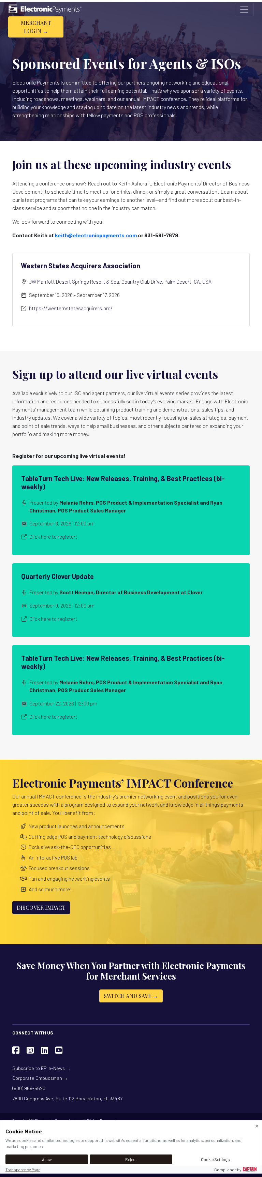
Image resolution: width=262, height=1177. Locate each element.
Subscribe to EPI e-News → (41, 1068)
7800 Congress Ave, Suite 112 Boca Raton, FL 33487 (67, 1098)
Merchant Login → (36, 26)
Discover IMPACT (41, 907)
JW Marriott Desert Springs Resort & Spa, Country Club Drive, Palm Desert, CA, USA (120, 282)
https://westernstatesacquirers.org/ (71, 308)
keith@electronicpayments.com (96, 235)
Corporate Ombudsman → (40, 1078)
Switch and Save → (131, 995)
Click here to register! (53, 537)
